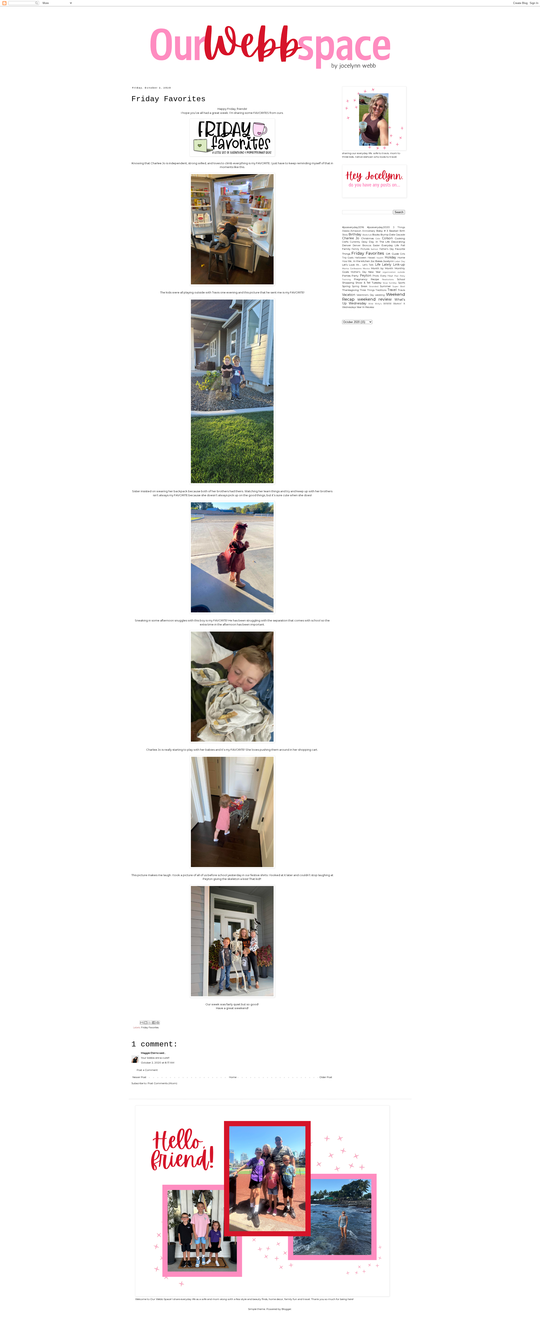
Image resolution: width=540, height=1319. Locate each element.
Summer (385, 286)
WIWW (387, 303)
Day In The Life (379, 241)
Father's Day (386, 249)
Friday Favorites (150, 1027)
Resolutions (388, 279)
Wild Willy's (375, 304)
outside (401, 272)
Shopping (348, 282)
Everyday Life (390, 245)
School (401, 279)
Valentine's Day (365, 295)
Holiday (390, 257)
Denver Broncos (362, 245)
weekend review (374, 299)
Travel (392, 290)
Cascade (400, 234)
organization (389, 272)
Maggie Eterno (150, 1052)
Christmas (367, 238)
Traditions (380, 290)
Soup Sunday (390, 283)
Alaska (346, 231)
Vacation (348, 295)
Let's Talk (368, 265)
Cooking (400, 238)
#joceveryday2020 (378, 227)
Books (376, 234)
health (380, 258)
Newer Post (139, 1077)
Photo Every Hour (383, 275)
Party (355, 275)
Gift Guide (392, 253)
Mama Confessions (352, 268)
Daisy (364, 242)
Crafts (345, 242)
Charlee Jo (350, 238)
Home (232, 1077)
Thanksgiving (350, 290)
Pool (396, 276)
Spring (346, 286)
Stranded (373, 286)
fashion (374, 249)
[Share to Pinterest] (158, 1023)
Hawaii (371, 257)
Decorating (398, 241)
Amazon (355, 230)
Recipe (375, 279)
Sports (401, 282)
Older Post (325, 1077)
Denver (346, 245)
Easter (376, 245)
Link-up (399, 264)
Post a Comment (147, 1070)
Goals (351, 257)
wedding (380, 295)
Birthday (354, 234)
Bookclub (367, 235)
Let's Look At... (351, 264)
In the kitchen (361, 261)
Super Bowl (399, 286)
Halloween (360, 257)
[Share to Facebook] (154, 1023)
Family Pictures (361, 249)
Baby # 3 (382, 230)
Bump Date (388, 234)
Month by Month (382, 268)
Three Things (367, 290)
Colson (387, 238)
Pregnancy (360, 279)
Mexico (366, 268)
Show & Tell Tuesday (368, 282)
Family (346, 248)
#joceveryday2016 (353, 227)
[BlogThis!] (146, 1023)
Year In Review (365, 307)
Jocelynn (388, 261)
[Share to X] (150, 1023)
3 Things (399, 227)
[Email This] (142, 1023)
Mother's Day (358, 272)
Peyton (365, 275)
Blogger (286, 1309)
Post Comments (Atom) (162, 1083)
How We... (347, 261)
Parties (346, 275)
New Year (374, 271)
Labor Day (399, 261)
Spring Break (359, 286)
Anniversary (368, 231)
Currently (355, 242)
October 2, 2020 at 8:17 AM (157, 1062)
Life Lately (383, 264)
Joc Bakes (376, 261)
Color (377, 238)
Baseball (393, 231)
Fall (403, 245)
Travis (401, 290)
